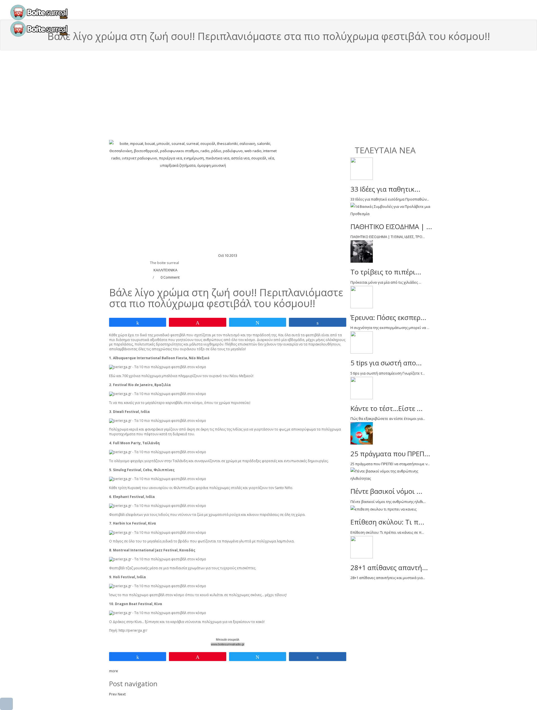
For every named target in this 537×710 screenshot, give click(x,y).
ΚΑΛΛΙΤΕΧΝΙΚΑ (165, 269)
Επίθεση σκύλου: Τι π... (387, 521)
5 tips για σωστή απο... (386, 362)
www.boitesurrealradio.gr (227, 644)
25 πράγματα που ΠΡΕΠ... (390, 453)
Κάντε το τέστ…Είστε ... (386, 408)
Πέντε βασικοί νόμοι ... (386, 491)
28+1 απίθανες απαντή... (389, 567)
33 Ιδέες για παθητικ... (385, 189)
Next (122, 694)
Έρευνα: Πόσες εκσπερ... (388, 317)
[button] (6, 704)
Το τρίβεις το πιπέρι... (385, 271)
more (113, 670)
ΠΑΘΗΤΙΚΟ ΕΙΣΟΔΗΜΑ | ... (391, 226)
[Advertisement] (268, 98)
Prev (113, 694)
